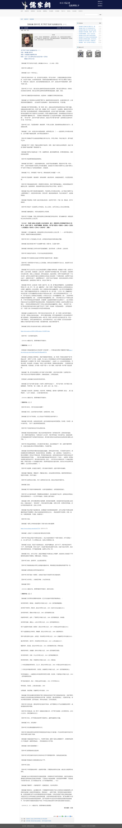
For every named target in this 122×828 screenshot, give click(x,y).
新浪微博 (59, 816)
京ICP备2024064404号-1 (68, 826)
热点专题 (39, 11)
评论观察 (51, 11)
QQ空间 (67, 816)
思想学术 (27, 11)
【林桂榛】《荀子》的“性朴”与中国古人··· (87, 42)
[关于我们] (100, 3)
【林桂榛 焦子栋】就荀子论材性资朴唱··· (87, 35)
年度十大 (63, 11)
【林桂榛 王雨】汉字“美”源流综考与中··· (87, 28)
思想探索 (32, 19)
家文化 (68, 11)
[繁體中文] (100, 1)
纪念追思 (74, 11)
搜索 (100, 14)
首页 (22, 11)
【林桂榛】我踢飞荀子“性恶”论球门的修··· (87, 30)
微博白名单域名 (30, 826)
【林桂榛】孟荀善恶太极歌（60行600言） (87, 39)
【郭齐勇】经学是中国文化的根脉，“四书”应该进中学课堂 (38, 821)
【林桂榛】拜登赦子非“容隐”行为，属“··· (87, 26)
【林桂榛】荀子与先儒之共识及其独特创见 (87, 37)
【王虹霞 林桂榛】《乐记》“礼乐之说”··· (87, 33)
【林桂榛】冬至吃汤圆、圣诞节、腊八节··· (87, 31)
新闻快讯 (33, 11)
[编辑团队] (100, 5)
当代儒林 (57, 11)
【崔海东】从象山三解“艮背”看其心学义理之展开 (36, 818)
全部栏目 (80, 11)
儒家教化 (45, 11)
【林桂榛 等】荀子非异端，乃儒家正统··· (87, 40)
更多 (72, 816)
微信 (64, 816)
